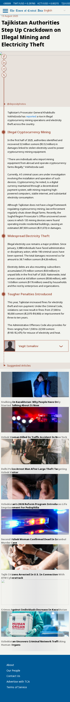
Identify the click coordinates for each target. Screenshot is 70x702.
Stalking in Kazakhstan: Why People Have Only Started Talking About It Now (30, 403)
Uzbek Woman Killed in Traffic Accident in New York (34, 437)
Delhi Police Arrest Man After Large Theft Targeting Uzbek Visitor (34, 470)
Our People (13, 670)
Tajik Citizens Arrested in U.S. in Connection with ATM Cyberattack (33, 576)
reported (31, 116)
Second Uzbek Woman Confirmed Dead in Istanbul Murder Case (33, 541)
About (10, 665)
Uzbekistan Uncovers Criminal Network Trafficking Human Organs (33, 643)
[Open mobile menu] (5, 10)
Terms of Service (17, 687)
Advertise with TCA (18, 681)
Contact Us (13, 676)
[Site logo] (26, 10)
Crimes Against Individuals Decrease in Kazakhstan (34, 609)
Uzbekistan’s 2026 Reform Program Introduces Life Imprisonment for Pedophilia (34, 505)
